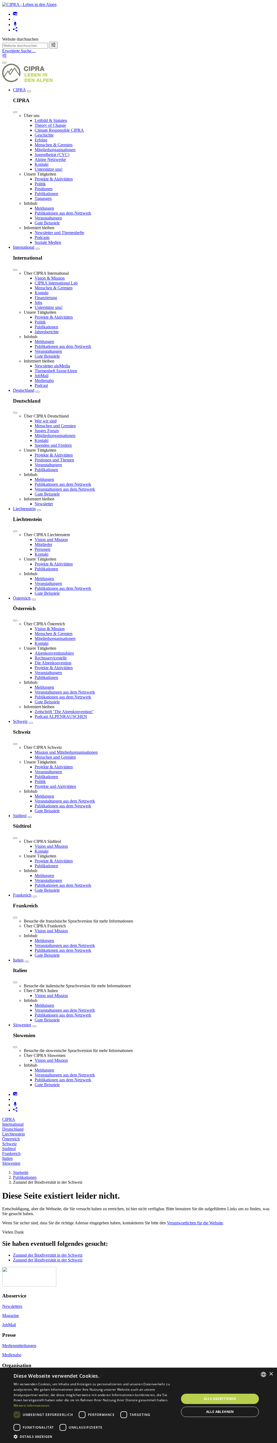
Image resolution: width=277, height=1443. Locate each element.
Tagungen (43, 198)
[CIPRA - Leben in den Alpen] (29, 4)
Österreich (22, 598)
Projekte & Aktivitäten (54, 179)
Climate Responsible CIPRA (59, 130)
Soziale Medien (48, 242)
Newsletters (12, 1306)
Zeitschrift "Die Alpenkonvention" (64, 711)
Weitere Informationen (31, 1405)
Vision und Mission (51, 539)
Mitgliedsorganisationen (55, 149)
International (23, 247)
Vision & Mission (50, 278)
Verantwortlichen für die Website (195, 1223)
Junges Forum (47, 430)
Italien (18, 960)
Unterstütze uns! (48, 169)
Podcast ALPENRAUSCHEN (61, 716)
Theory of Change (50, 125)
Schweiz (20, 721)
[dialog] (138, 1405)
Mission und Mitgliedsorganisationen (66, 752)
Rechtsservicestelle (51, 658)
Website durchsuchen (20, 39)
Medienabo (44, 380)
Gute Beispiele (47, 223)
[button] (94, 1436)
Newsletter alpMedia (52, 366)
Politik (40, 184)
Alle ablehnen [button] (220, 1411)
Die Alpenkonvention (53, 663)
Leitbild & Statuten (51, 120)
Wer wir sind (46, 421)
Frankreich (22, 895)
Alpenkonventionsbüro (54, 653)
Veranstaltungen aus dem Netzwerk (65, 489)
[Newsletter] (15, 14)
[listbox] (263, 1374)
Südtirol (20, 815)
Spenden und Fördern (53, 445)
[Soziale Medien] (15, 30)
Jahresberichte (47, 331)
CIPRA (19, 90)
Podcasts (42, 237)
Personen (42, 549)
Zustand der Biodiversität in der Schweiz (48, 1255)
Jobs (38, 302)
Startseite (20, 1172)
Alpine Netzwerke (50, 159)
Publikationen (46, 193)
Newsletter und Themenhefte (59, 232)
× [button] (271, 1374)
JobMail (41, 375)
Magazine (10, 1315)
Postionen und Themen (54, 460)
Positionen (43, 188)
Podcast (41, 385)
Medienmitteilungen (19, 1345)
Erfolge (41, 140)
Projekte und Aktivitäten (55, 786)
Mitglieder (43, 544)
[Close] (15, 112)
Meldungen (44, 208)
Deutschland (23, 390)
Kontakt (41, 164)
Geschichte (44, 135)
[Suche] (53, 45)
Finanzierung (46, 297)
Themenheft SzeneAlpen (56, 370)
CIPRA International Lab (56, 283)
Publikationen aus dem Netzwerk (63, 213)
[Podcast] (15, 24)
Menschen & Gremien (53, 145)
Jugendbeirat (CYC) (52, 154)
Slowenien (22, 1025)
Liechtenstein (24, 508)
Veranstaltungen (48, 218)
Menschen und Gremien (55, 425)
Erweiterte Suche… (19, 50)
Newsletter (44, 504)
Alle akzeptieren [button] (220, 1398)
